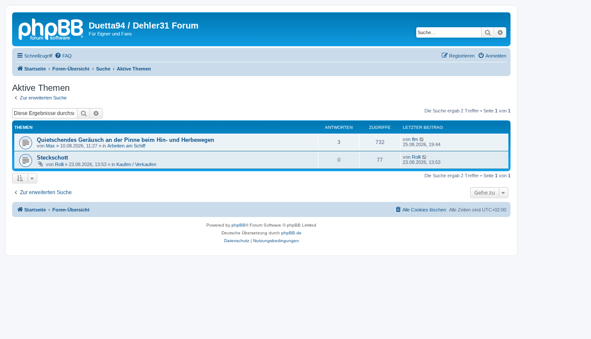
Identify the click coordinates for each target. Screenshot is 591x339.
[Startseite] (51, 28)
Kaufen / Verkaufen (136, 164)
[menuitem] (63, 56)
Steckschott (52, 157)
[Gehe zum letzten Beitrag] (422, 139)
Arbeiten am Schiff (126, 145)
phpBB (238, 225)
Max (50, 145)
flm (415, 139)
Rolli (59, 164)
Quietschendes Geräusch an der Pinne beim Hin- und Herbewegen (125, 140)
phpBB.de (291, 232)
